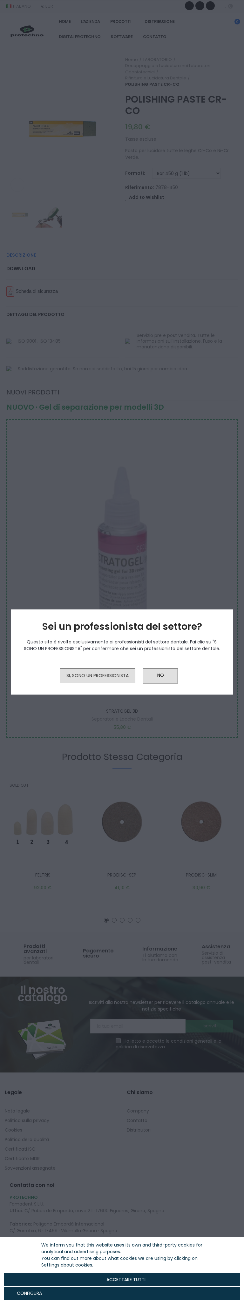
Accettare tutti (126, 1279)
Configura (29, 1293)
